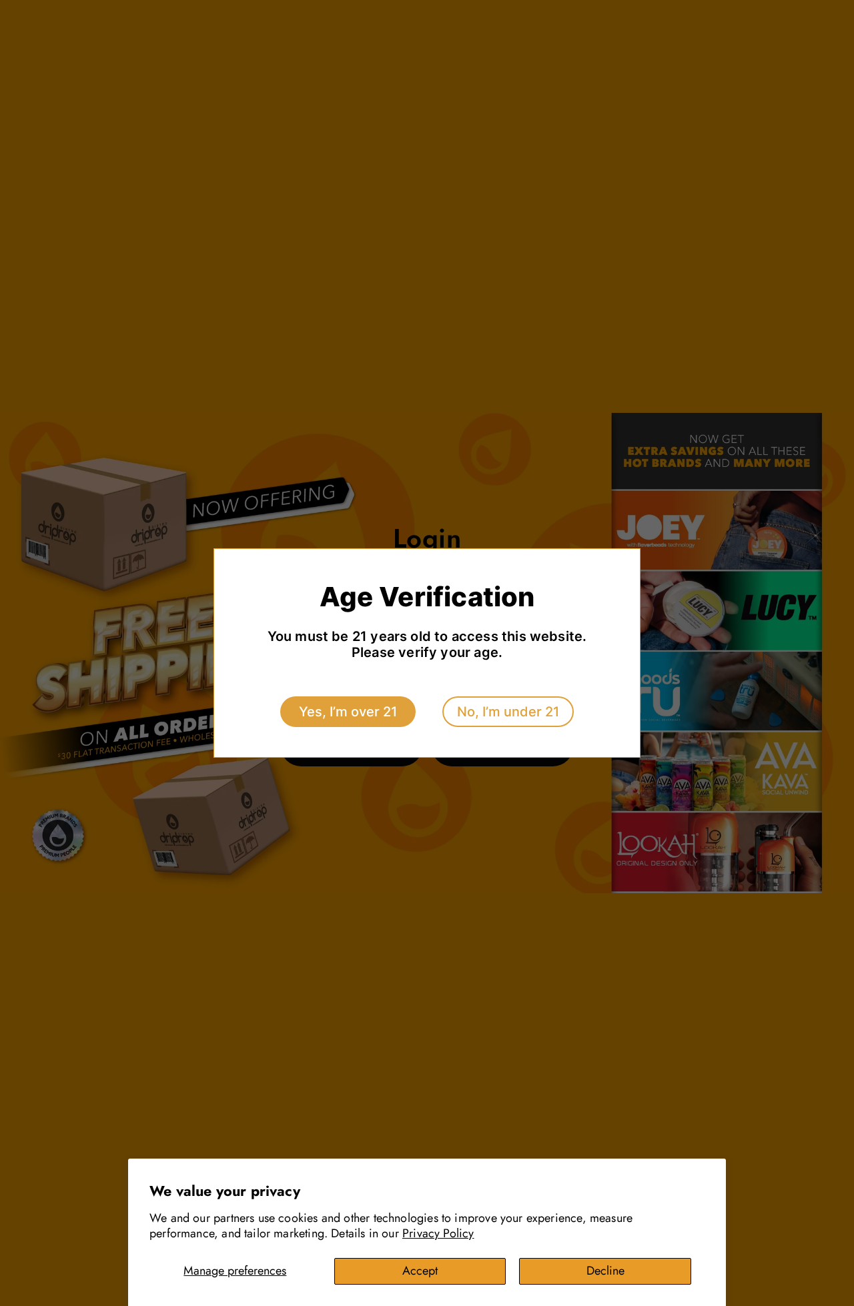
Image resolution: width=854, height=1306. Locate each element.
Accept (420, 1270)
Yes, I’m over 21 (348, 712)
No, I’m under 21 (508, 712)
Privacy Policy (438, 1233)
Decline (605, 1270)
